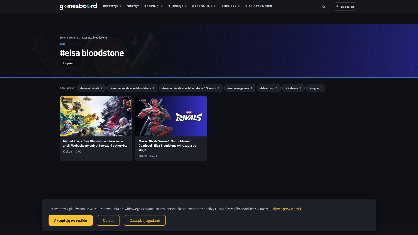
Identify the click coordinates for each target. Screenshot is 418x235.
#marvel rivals (91, 88)
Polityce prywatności (285, 208)
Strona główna (69, 37)
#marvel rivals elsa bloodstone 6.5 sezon (190, 88)
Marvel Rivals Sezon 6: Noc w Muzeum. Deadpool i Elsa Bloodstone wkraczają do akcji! (167, 146)
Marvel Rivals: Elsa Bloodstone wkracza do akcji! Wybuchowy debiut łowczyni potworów (95, 143)
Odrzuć (108, 220)
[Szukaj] (324, 6)
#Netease (293, 88)
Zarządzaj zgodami (145, 220)
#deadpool (268, 88)
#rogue (316, 88)
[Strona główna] (78, 6)
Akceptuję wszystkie (70, 220)
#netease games (240, 88)
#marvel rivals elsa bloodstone (132, 88)
